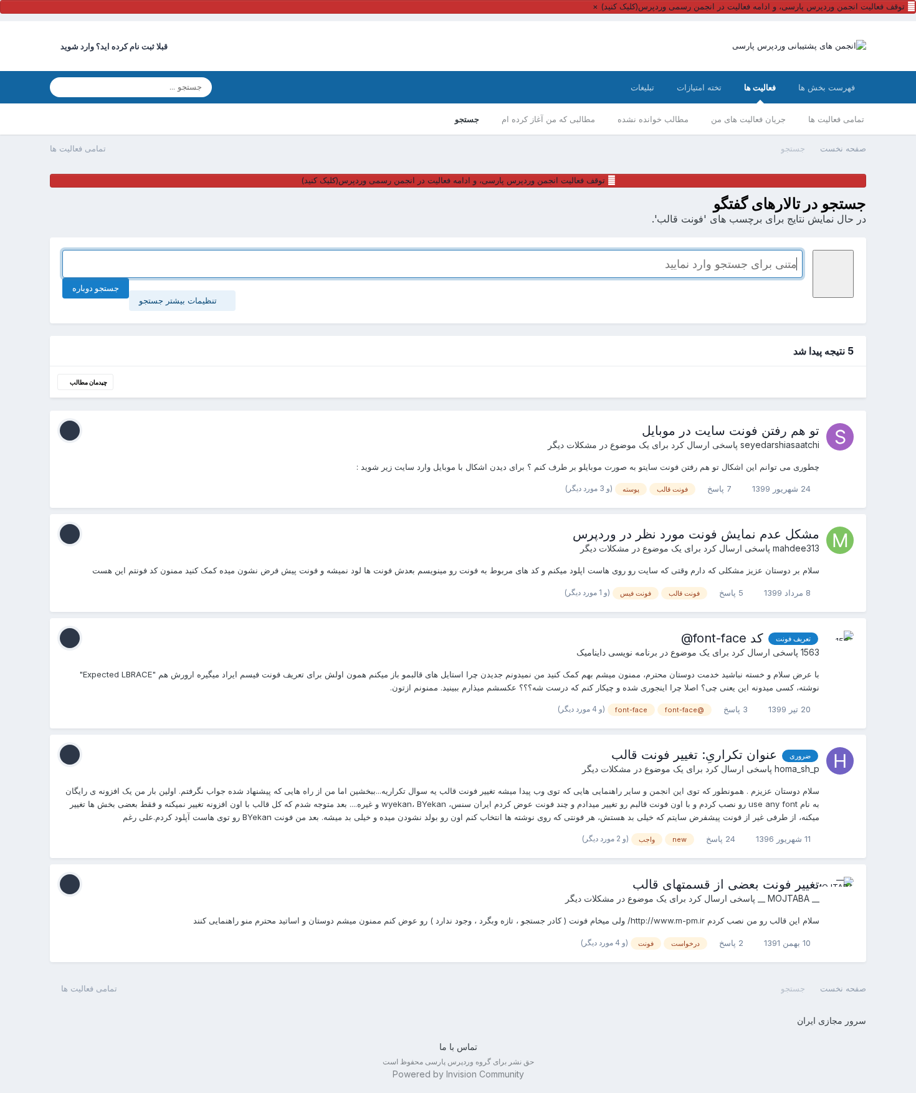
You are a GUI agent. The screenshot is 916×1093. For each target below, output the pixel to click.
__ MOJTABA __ (788, 898)
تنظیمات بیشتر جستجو (179, 300)
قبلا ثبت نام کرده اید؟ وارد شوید (112, 46)
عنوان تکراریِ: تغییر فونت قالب (694, 754)
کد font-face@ (722, 638)
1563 (810, 652)
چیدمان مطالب (88, 382)
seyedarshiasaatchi (779, 444)
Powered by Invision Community (458, 1074)
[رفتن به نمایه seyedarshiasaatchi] (840, 437)
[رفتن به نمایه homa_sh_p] (840, 761)
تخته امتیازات (699, 87)
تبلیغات (642, 87)
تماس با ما (458, 1046)
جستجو (467, 119)
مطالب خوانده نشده (653, 119)
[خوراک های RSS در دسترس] (55, 988)
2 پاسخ (732, 943)
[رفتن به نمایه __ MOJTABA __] (840, 890)
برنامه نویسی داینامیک (616, 652)
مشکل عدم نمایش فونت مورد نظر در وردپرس (696, 534)
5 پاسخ (732, 593)
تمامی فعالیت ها (836, 119)
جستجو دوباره (95, 288)
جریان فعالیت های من (748, 119)
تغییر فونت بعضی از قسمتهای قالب (725, 884)
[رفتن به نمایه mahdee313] (840, 540)
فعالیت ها (760, 87)
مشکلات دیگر (572, 444)
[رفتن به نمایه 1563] (840, 644)
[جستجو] (63, 87)
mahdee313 (796, 548)
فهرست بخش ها (826, 87)
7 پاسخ (720, 489)
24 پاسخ (722, 839)
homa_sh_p (797, 768)
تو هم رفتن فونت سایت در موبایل (730, 430)
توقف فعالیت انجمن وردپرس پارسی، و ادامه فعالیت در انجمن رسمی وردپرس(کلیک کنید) (753, 6)
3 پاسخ (736, 709)
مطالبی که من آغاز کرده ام (548, 119)
